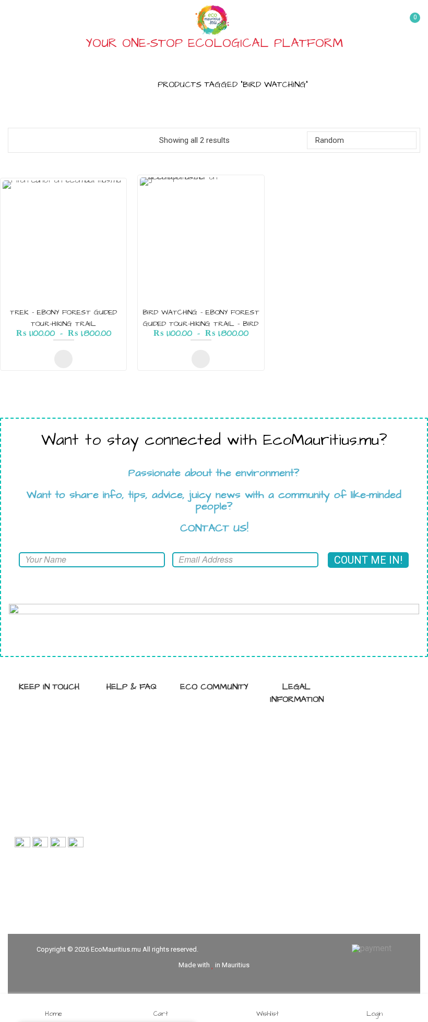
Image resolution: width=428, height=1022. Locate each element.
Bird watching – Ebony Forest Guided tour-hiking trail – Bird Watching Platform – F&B (200, 323)
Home (132, 84)
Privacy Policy (302, 725)
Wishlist (267, 1013)
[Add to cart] (63, 359)
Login (374, 1013)
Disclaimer (302, 761)
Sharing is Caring (219, 712)
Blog (220, 731)
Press (220, 781)
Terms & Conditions (302, 743)
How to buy (137, 731)
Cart (160, 1013)
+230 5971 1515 (58, 788)
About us (137, 749)
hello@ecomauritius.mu (50, 825)
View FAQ (137, 712)
